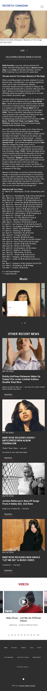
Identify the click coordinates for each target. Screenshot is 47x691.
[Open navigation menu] (42, 6)
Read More (8, 394)
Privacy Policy (22, 667)
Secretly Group (23, 657)
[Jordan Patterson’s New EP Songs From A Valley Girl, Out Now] (23, 479)
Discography (9, 657)
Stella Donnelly (8, 65)
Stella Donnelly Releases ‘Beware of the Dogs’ (23, 57)
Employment (37, 657)
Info (31, 647)
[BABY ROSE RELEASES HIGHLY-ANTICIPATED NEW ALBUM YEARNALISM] (23, 415)
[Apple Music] (23, 679)
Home (22, 50)
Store (39, 647)
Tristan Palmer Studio (26, 685)
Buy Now (13, 312)
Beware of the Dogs (15, 303)
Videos (23, 647)
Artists (14, 647)
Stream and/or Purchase (24, 76)
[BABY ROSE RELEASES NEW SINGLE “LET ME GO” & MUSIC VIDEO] (23, 535)
